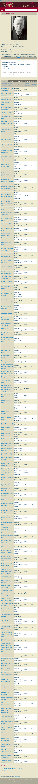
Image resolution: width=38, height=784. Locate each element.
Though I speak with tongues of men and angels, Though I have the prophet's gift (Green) (7, 647)
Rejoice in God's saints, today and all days (6, 558)
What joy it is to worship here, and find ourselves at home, (7, 687)
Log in (27, 6)
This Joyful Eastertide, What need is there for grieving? (6, 634)
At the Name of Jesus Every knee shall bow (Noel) (6, 158)
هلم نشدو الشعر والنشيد (6, 313)
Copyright (6, 779)
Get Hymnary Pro (19, 74)
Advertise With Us (22, 779)
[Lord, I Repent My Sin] (7, 424)
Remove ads (4, 3)
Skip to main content (5, 1)
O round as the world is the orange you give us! (7, 517)
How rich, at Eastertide (7, 346)
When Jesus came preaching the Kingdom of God (6, 710)
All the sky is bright (6, 139)
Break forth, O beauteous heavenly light (6, 174)
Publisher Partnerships (32, 779)
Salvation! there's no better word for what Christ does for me (6, 571)
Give (15, 781)
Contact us (17, 776)
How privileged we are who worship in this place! (7, 339)
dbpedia (4, 770)
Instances (34, 84)
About (2, 779)
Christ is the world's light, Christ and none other (6, 203)
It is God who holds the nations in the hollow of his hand (7, 366)
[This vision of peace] (6, 640)
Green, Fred (7, 69)
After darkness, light (6, 113)
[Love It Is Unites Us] (6, 454)
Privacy (10, 779)
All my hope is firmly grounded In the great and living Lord (6, 123)
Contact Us (15, 779)
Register (34, 6)
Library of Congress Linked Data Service (12, 768)
